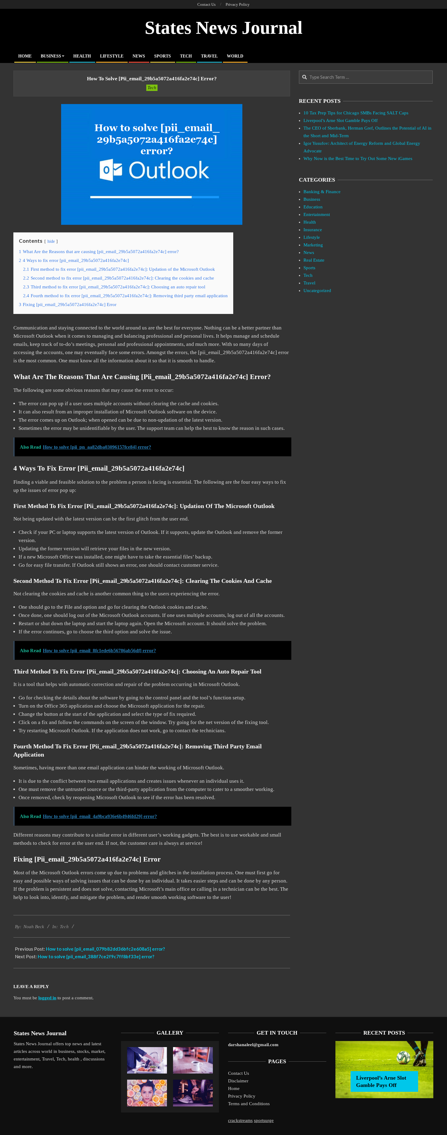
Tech (151, 87)
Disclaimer (238, 1080)
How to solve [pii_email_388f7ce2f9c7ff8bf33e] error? (96, 956)
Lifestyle (311, 237)
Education (313, 206)
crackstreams (240, 1120)
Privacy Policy (241, 1096)
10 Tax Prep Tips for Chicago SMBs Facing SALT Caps (355, 112)
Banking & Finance (322, 191)
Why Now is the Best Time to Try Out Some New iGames (357, 158)
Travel (309, 282)
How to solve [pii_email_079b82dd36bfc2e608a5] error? (105, 949)
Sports (309, 267)
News (308, 252)
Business (311, 199)
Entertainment (316, 214)
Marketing (313, 244)
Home (234, 1088)
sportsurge (264, 1120)
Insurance (312, 229)
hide (51, 241)
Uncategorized (317, 290)
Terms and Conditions (249, 1103)
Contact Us (238, 1073)
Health (309, 222)
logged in (47, 997)
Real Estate (313, 260)
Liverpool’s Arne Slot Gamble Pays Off (340, 120)
